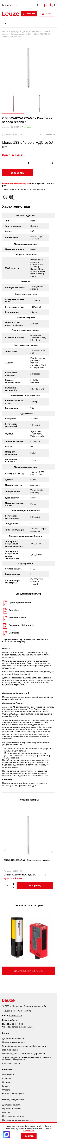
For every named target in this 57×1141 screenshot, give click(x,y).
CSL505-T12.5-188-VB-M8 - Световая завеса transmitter (27, 860)
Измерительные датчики (14, 1042)
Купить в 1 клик (12, 155)
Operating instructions (20, 602)
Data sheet (14, 610)
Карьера (6, 1086)
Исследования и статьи (13, 1116)
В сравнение (49, 134)
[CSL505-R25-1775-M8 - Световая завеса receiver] (28, 65)
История (6, 1082)
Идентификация (10, 1050)
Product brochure (17, 617)
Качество (6, 1078)
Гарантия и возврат (11, 1108)
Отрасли (6, 1090)
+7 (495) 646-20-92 (22, 1011)
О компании (8, 1074)
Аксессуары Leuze (11, 1063)
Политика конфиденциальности (17, 1120)
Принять (29, 1136)
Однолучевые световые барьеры (28, 971)
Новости (6, 1112)
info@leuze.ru (36, 682)
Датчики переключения (13, 1038)
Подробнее (28, 1131)
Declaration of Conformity (21, 625)
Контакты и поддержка (13, 1093)
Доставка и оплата (11, 1105)
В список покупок (14, 134)
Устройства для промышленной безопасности (24, 1046)
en (16, 5)
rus (11, 5)
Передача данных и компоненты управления (23, 1053)
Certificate (14, 633)
